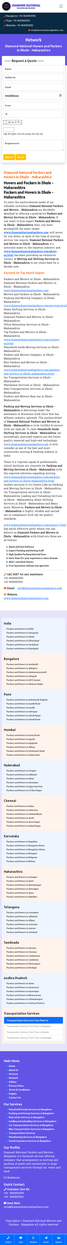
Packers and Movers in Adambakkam (24, 814)
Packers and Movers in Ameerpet (22, 782)
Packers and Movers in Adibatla (22, 774)
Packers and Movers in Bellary (21, 861)
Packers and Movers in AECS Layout (23, 680)
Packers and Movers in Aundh (21, 707)
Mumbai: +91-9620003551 (19, 25)
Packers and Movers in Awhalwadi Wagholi (27, 699)
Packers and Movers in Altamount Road (26, 751)
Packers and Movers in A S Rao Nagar (24, 790)
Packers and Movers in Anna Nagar (23, 821)
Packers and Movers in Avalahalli (22, 664)
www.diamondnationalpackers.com (26, 291)
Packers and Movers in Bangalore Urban (26, 849)
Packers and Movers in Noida (20, 636)
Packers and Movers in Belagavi (22, 853)
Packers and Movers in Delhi (20, 628)
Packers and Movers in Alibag (21, 747)
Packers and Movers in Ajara (20, 892)
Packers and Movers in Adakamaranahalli (27, 672)
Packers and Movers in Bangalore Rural (25, 845)
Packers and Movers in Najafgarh (22, 648)
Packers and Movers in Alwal (20, 778)
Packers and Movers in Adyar (20, 806)
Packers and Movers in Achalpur (22, 877)
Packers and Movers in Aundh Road (23, 703)
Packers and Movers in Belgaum (22, 857)
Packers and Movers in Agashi (21, 739)
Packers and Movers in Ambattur (22, 810)
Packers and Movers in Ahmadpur (23, 888)
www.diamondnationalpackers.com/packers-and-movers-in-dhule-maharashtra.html (32, 372)
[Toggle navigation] (61, 6)
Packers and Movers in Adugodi (22, 676)
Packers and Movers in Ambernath (23, 754)
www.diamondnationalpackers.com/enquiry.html (35, 525)
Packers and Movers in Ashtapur (22, 711)
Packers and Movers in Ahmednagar (24, 884)
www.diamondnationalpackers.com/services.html (35, 306)
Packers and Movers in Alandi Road (23, 719)
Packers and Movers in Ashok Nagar (24, 715)
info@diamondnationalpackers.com (47, 30)
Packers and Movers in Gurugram (22, 632)
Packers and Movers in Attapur (21, 770)
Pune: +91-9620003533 (18, 21)
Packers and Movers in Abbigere (22, 668)
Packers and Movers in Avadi (20, 817)
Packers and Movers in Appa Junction (25, 786)
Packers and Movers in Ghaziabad (23, 640)
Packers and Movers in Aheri (20, 881)
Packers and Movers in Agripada (22, 743)
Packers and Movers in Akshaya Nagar (25, 684)
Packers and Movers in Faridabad (22, 644)
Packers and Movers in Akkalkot (22, 896)
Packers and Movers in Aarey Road (23, 735)
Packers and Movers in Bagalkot (22, 841)
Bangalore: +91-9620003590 (21, 16)
